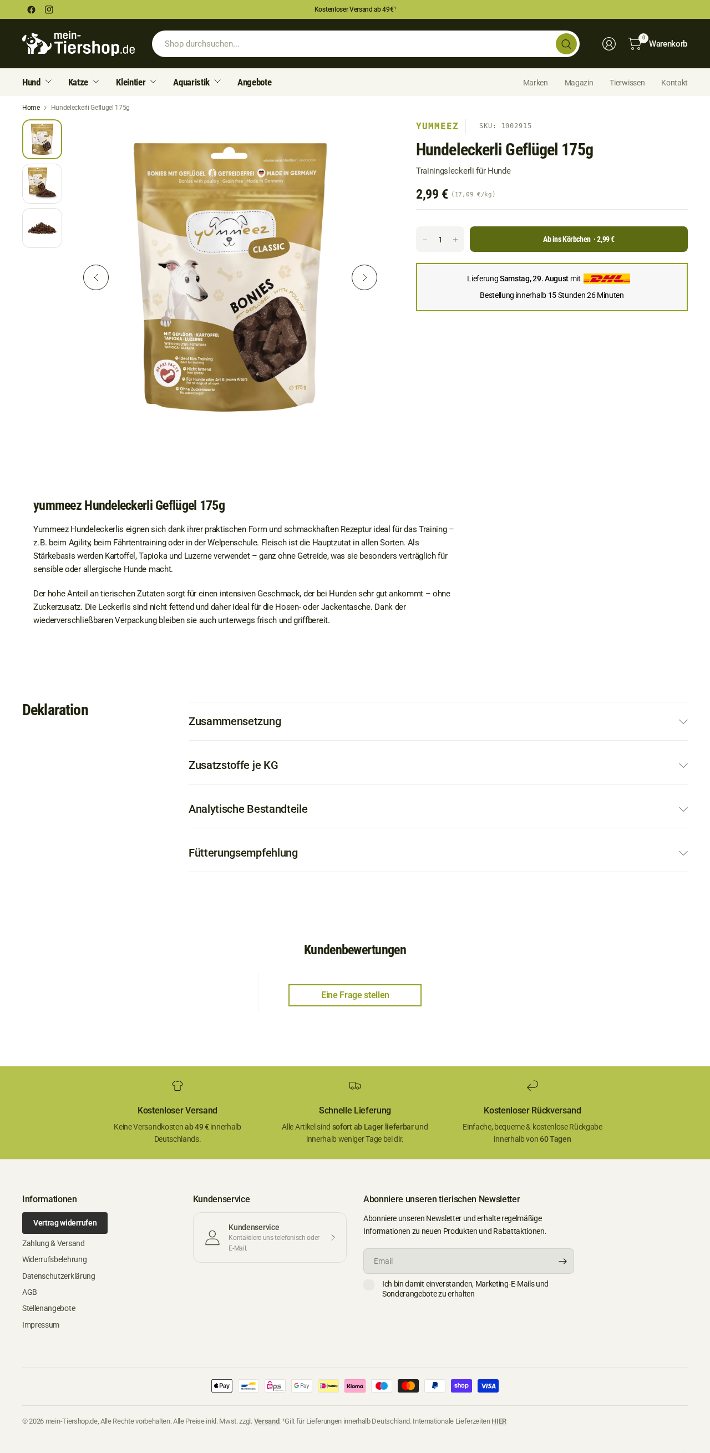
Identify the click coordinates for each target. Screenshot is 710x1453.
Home (31, 107)
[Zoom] (367, 140)
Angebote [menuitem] (254, 82)
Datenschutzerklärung (58, 1276)
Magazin (579, 82)
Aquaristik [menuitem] (191, 82)
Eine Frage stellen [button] (355, 995)
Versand (267, 1421)
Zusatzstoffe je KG (233, 765)
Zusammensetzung (235, 721)
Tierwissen (627, 82)
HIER (498, 1421)
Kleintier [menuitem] (130, 82)
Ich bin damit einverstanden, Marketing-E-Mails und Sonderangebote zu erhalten (465, 1288)
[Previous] (96, 277)
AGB (29, 1292)
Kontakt (674, 82)
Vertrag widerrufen (65, 1222)
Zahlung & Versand (53, 1243)
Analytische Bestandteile (248, 809)
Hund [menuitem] (31, 82)
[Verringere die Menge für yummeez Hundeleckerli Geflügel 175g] (425, 239)
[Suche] (566, 43)
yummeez (437, 126)
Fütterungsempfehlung (243, 852)
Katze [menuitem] (78, 82)
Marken (535, 82)
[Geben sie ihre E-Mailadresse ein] (563, 1261)
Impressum (40, 1324)
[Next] (364, 277)
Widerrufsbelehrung (54, 1259)
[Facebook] (31, 9)
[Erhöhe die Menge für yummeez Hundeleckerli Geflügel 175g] (455, 239)
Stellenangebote (48, 1308)
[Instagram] (49, 9)
